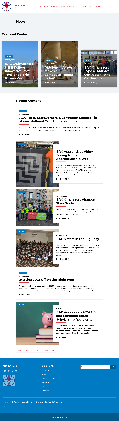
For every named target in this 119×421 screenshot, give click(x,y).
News (53, 6)
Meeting (99, 6)
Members (111, 6)
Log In (5, 406)
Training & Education (68, 6)
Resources (87, 6)
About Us (42, 6)
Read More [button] (11, 83)
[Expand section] (47, 6)
